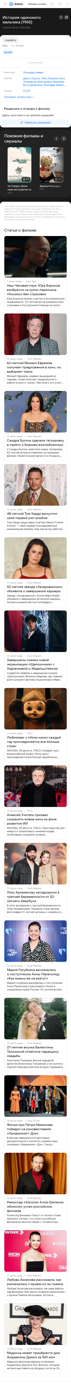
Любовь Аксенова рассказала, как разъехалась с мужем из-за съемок (35, 1282)
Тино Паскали (49, 78)
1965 (5, 45)
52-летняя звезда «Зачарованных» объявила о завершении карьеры (34, 589)
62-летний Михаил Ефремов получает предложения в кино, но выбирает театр (34, 367)
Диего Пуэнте (31, 78)
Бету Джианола (32, 85)
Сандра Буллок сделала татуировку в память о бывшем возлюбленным (35, 443)
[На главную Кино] (18, 4)
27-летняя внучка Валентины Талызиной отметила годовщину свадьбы (33, 1052)
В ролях (8, 78)
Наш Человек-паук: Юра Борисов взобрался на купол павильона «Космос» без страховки (33, 290)
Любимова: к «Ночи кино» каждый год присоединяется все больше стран (34, 742)
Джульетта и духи (50, 186)
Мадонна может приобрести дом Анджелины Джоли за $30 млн (33, 1355)
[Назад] (56, 139)
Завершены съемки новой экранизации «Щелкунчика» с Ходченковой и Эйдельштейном (32, 664)
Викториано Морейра (51, 81)
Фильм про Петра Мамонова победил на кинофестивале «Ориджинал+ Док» (30, 1129)
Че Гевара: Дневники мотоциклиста (19, 188)
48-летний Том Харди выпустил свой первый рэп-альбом (32, 516)
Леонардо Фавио (33, 72)
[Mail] (11, 4)
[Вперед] (64, 139)
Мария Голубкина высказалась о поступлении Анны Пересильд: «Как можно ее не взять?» (33, 974)
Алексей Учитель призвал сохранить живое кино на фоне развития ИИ (32, 819)
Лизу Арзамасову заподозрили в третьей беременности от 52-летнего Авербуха (33, 897)
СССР (26, 90)
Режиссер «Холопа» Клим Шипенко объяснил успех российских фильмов (35, 1207)
